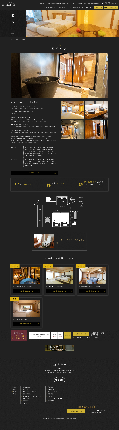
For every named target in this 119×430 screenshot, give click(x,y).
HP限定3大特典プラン (111, 7)
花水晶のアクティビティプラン (32, 396)
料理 (63, 7)
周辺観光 (75, 7)
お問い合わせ (52, 396)
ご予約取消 (95, 337)
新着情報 (50, 394)
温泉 (60, 7)
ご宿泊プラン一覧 (34, 172)
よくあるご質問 (52, 391)
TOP (14, 387)
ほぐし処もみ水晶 (28, 398)
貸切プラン (26, 400)
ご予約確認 (77, 337)
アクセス (69, 7)
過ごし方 (25, 389)
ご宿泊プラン (98, 7)
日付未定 (39, 336)
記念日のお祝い (27, 394)
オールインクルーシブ (86, 7)
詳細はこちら (26, 291)
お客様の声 (51, 389)
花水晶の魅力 (27, 387)
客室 (45, 7)
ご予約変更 (86, 337)
